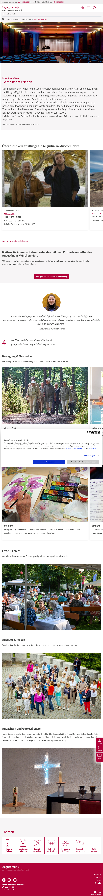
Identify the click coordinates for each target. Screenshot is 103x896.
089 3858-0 (60, 2)
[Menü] (99, 8)
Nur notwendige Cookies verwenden (83, 462)
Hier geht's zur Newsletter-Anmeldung (51, 276)
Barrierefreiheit (10, 14)
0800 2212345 (26, 2)
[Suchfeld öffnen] (94, 8)
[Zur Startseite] (3, 19)
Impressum (92, 449)
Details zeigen (89, 455)
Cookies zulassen (49, 462)
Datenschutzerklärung (74, 449)
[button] (88, 8)
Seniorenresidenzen (13, 19)
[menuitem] (83, 8)
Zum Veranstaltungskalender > (16, 241)
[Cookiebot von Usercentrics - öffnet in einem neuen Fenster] (89, 432)
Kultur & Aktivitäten (40, 19)
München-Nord (26, 19)
